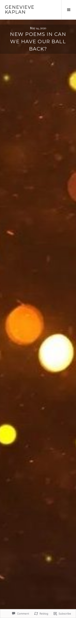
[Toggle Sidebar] (68, 9)
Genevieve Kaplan (19, 9)
